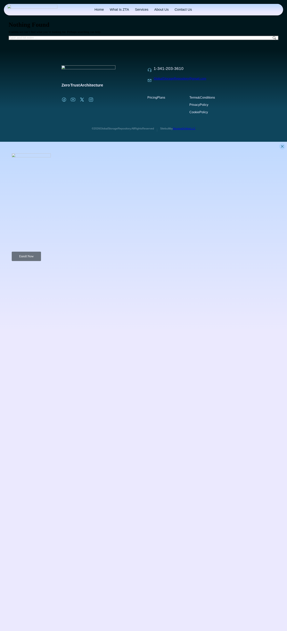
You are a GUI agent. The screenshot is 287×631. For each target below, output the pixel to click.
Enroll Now (26, 256)
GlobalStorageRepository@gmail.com (180, 78)
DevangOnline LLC (184, 128)
